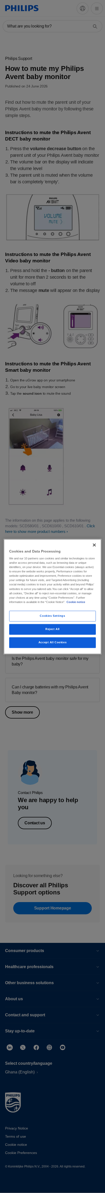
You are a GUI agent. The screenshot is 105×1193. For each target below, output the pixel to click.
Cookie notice (76, 602)
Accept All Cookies (52, 642)
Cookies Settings (52, 615)
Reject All (52, 629)
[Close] (94, 544)
